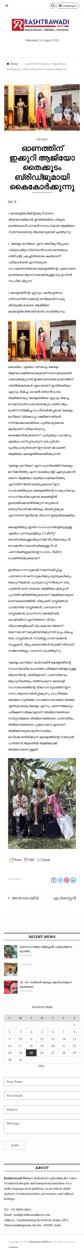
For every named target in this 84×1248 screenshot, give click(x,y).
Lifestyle (42, 139)
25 (31, 1053)
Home (14, 64)
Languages (69, 6)
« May (41, 1066)
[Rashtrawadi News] (42, 26)
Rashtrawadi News (41, 1241)
